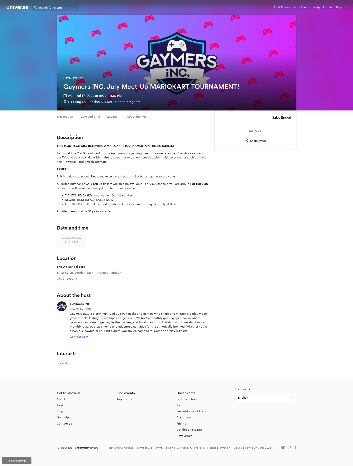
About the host (137, 116)
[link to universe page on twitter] (283, 448)
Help (316, 7)
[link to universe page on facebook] (295, 448)
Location (113, 116)
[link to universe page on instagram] (289, 448)
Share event (258, 140)
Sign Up (340, 7)
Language (243, 389)
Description (65, 116)
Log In (327, 7)
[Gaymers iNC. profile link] (62, 320)
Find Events (282, 7)
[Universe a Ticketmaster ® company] (78, 448)
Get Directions (67, 278)
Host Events (302, 7)
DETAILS (255, 130)
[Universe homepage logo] (17, 8)
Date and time (90, 116)
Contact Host (79, 336)
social (62, 363)
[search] (35, 7)
